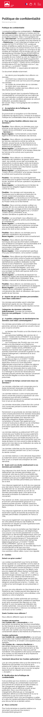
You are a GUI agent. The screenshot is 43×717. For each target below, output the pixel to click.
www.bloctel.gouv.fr (18, 538)
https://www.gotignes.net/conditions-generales (20, 103)
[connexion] (35, 4)
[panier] (31, 4)
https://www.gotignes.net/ (29, 37)
